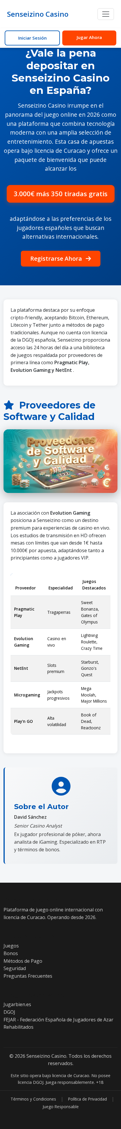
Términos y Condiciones (33, 1099)
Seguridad (15, 968)
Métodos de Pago (23, 961)
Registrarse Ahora (56, 258)
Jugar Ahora (89, 37)
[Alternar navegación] (106, 14)
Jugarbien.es (17, 1004)
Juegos (11, 945)
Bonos (11, 953)
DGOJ (9, 1012)
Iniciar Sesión (32, 38)
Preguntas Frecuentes (28, 976)
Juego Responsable (61, 1106)
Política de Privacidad (87, 1099)
